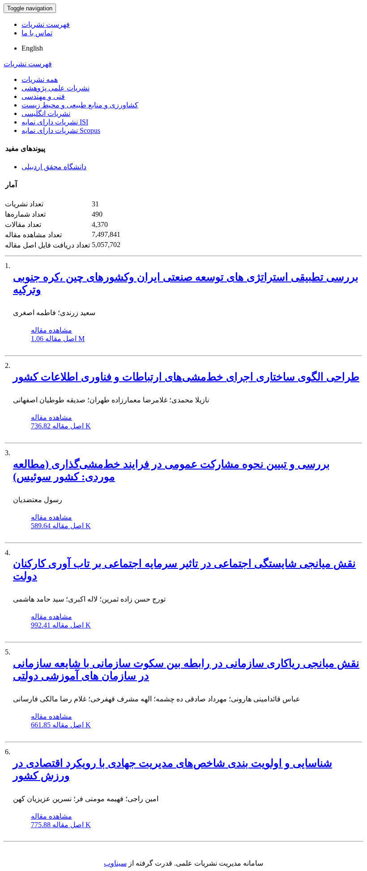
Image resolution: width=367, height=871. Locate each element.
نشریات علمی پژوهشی (55, 88)
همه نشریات (39, 79)
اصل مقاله (58, 338)
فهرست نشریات (45, 24)
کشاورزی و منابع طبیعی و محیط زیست (79, 105)
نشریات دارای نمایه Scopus (60, 130)
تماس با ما (36, 33)
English (32, 48)
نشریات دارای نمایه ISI (54, 122)
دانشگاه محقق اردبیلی (53, 167)
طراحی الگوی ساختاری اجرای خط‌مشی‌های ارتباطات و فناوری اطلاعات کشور (186, 377)
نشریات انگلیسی (45, 113)
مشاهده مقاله (51, 330)
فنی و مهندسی (43, 96)
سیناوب (115, 863)
